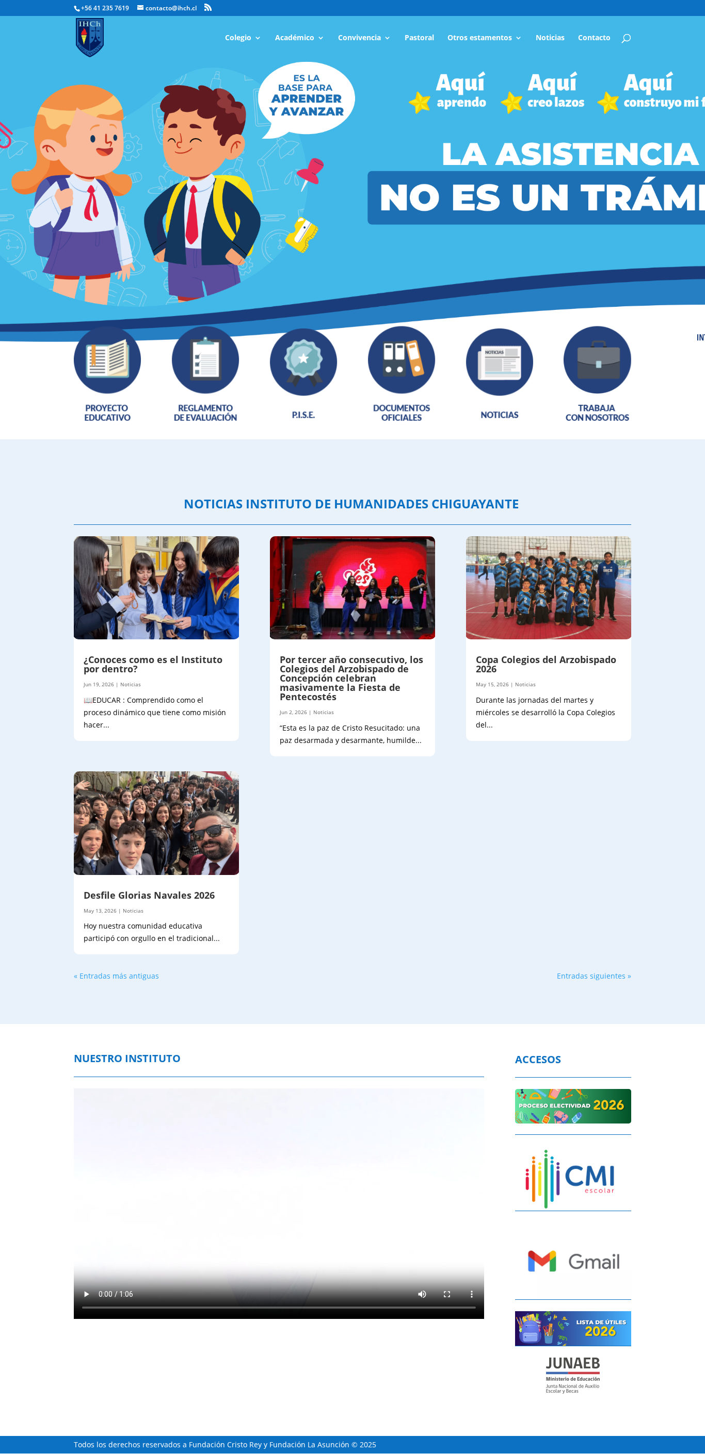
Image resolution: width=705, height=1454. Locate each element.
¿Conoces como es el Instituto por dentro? (153, 664)
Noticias (550, 38)
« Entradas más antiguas (116, 976)
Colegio (238, 38)
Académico (294, 38)
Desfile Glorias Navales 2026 (150, 895)
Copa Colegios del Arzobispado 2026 (546, 664)
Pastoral (419, 38)
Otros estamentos (479, 38)
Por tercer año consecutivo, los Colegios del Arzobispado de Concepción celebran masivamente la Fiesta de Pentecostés (351, 678)
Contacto (594, 38)
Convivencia (359, 38)
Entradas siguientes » (594, 976)
